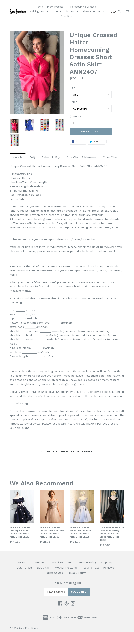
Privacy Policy (76, 572)
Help (71, 562)
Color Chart (110, 157)
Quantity (75, 116)
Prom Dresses (57, 6)
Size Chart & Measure (81, 157)
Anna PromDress (28, 628)
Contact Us (56, 562)
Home (39, 6)
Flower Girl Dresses (94, 11)
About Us (38, 562)
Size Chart (43, 567)
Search (22, 562)
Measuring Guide (66, 567)
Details (17, 157)
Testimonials (90, 567)
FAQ (32, 157)
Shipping (107, 562)
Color (73, 102)
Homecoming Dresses (85, 6)
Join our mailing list (67, 583)
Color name (100, 247)
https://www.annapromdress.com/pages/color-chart (61, 239)
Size (72, 88)
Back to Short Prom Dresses (69, 451)
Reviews (108, 567)
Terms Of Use (54, 572)
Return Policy (51, 157)
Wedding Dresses (40, 11)
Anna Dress (67, 16)
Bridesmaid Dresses (67, 11)
